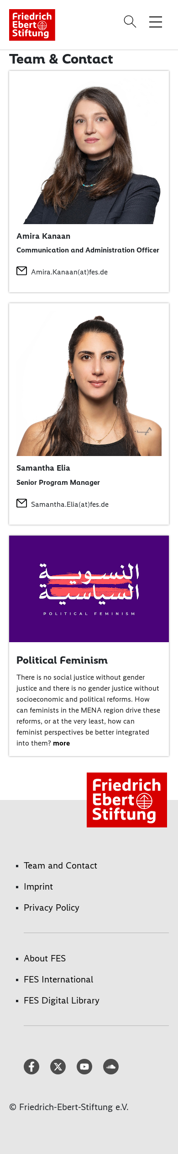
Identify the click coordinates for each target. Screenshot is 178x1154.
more (61, 743)
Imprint (38, 886)
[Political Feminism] (89, 588)
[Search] (131, 21)
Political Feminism (62, 660)
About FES (45, 958)
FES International (58, 979)
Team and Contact (60, 865)
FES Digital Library (61, 1000)
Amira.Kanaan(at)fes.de (69, 272)
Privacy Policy (51, 907)
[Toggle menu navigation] (155, 21)
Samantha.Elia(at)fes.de (70, 504)
